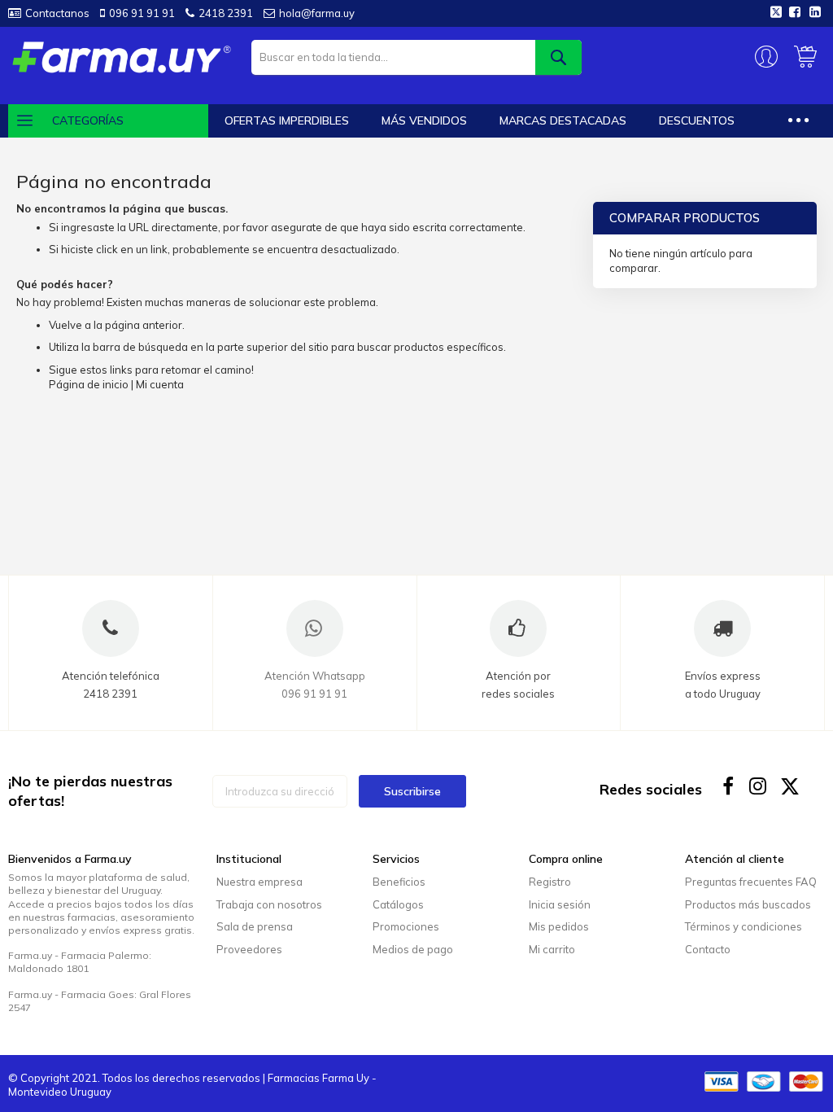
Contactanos (57, 13)
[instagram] (759, 786)
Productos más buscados (748, 904)
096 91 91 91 (142, 13)
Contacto (708, 949)
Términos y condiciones (743, 926)
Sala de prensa (254, 926)
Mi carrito (552, 949)
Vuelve (65, 324)
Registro (550, 881)
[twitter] (790, 786)
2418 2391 (225, 13)
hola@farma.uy (317, 13)
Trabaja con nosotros (269, 904)
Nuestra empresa (259, 881)
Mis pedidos (559, 926)
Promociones (406, 926)
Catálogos (398, 904)
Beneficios (399, 881)
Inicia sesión (560, 904)
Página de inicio (89, 384)
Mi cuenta (160, 384)
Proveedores (249, 949)
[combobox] (416, 57)
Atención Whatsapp (314, 675)
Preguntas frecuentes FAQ (751, 881)
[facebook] (728, 786)
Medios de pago (413, 949)
